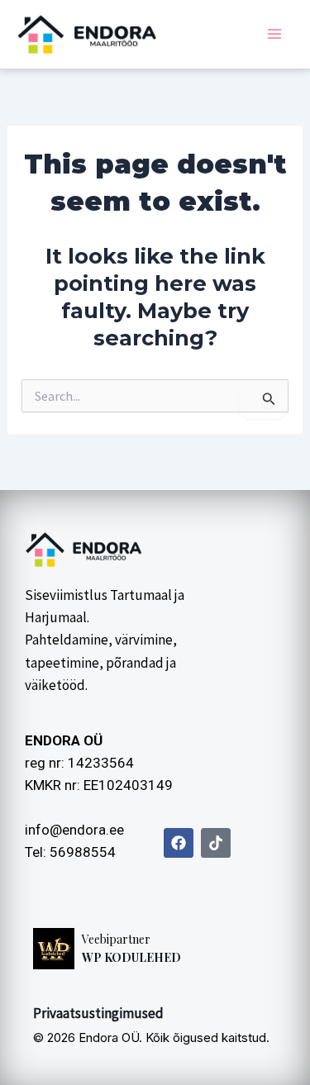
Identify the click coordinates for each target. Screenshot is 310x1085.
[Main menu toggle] (275, 35)
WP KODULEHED (131, 957)
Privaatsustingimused (98, 1013)
